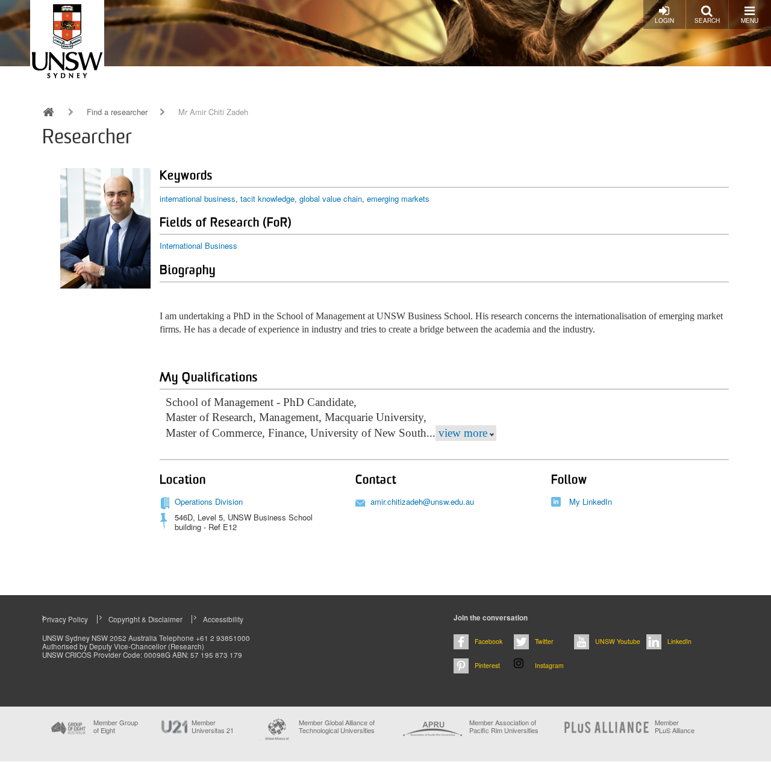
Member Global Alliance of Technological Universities (337, 727)
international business (198, 198)
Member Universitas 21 (213, 726)
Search (707, 20)
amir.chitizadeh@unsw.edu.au (422, 501)
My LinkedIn (590, 501)
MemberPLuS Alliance (675, 726)
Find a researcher (117, 112)
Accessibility (223, 619)
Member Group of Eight (115, 726)
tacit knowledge (267, 198)
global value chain (330, 198)
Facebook (488, 641)
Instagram (549, 665)
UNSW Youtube (617, 641)
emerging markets (398, 198)
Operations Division (209, 501)
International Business (198, 245)
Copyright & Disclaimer (145, 619)
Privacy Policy (65, 619)
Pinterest (487, 665)
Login (664, 20)
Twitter (544, 641)
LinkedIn (679, 641)
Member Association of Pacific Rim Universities (503, 727)
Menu (749, 20)
